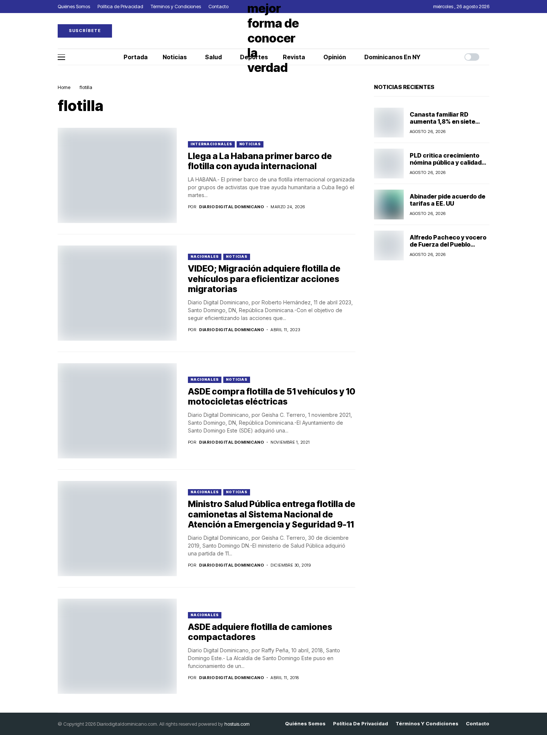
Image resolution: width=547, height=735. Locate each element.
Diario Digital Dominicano (231, 207)
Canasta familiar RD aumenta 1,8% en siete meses (442, 121)
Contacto (477, 723)
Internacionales (211, 144)
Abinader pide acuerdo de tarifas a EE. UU (447, 200)
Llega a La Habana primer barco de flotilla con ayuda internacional (260, 161)
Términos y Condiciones (427, 723)
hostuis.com (237, 724)
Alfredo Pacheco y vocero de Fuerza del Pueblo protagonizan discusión (448, 244)
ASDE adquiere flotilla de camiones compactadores (260, 632)
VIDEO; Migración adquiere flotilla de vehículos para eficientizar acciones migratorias (264, 278)
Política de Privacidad (360, 723)
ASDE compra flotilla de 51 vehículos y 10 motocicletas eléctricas (271, 396)
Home (64, 87)
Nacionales (205, 256)
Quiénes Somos (305, 723)
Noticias (250, 144)
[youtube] (487, 30)
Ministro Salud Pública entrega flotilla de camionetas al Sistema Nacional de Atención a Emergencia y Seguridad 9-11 (271, 514)
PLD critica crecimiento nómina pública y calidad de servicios (446, 162)
